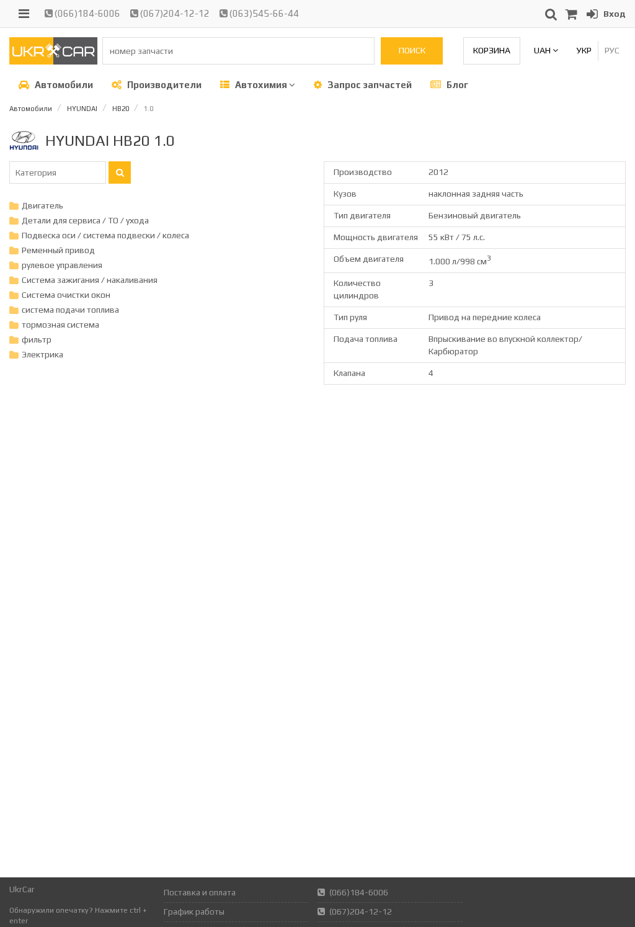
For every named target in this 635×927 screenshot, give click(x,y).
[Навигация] (23, 13)
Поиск (412, 50)
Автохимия (261, 84)
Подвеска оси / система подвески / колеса (105, 235)
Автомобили (63, 84)
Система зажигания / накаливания (90, 280)
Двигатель (42, 205)
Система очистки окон (66, 295)
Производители (163, 84)
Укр (584, 50)
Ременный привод (58, 250)
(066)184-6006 (86, 13)
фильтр (36, 339)
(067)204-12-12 (174, 13)
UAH (543, 50)
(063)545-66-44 (263, 13)
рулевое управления (62, 265)
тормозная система (60, 324)
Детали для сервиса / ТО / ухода (85, 220)
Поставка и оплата (200, 892)
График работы (194, 911)
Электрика (42, 354)
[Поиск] (120, 172)
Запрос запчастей (369, 84)
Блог (456, 84)
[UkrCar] (53, 61)
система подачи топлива (70, 310)
